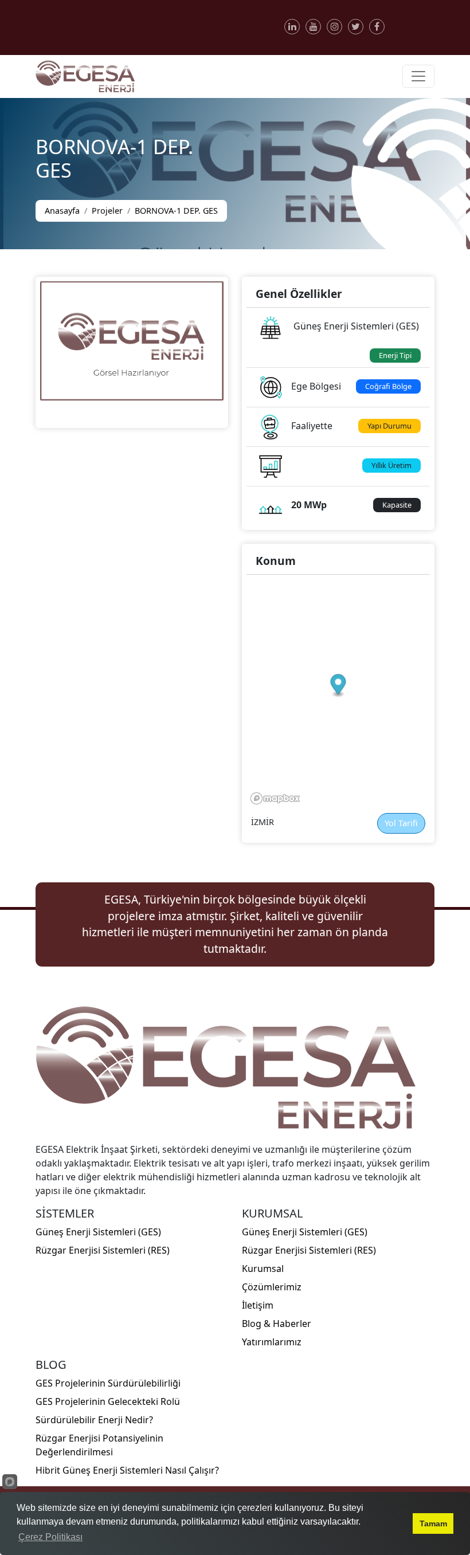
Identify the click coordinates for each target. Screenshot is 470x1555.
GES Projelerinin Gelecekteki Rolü (108, 1401)
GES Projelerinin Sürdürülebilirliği (108, 1383)
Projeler (107, 210)
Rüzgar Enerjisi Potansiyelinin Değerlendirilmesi (99, 1445)
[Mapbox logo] (275, 798)
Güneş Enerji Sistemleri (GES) (98, 1232)
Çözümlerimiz (271, 1287)
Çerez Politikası (50, 1537)
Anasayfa (62, 210)
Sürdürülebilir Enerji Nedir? (94, 1419)
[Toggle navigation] (418, 76)
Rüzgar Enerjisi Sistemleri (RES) (103, 1250)
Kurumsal (263, 1268)
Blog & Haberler (276, 1323)
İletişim (257, 1305)
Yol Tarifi (401, 823)
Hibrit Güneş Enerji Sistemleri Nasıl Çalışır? (127, 1470)
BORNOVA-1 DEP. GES (176, 210)
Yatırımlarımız (271, 1342)
